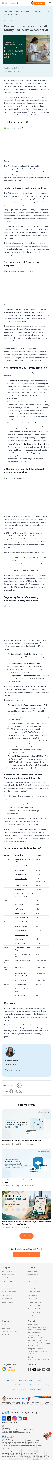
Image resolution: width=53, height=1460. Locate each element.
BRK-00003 (35, 1442)
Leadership (21, 1380)
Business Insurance (9, 1292)
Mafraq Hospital (20, 889)
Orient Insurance (34, 1305)
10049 (29, 1443)
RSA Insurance (33, 1274)
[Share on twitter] (16, 1091)
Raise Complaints (21, 1385)
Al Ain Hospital (20, 870)
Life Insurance (7, 1281)
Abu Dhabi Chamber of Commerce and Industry (39, 1456)
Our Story (11, 1380)
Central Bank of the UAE (20, 1429)
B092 (22, 1454)
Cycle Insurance (8, 1302)
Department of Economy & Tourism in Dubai (21, 1440)
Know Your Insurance (9, 1331)
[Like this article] (19, 1085)
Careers (33, 1385)
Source (7, 161)
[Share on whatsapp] (21, 1091)
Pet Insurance (7, 1298)
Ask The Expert (7, 1335)
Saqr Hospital (19, 967)
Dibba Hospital (20, 943)
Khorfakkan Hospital (21, 935)
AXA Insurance (33, 1281)
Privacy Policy (43, 1385)
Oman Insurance (34, 1288)
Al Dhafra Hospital (21, 879)
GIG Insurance (33, 1271)
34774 (44, 1445)
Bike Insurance (7, 1295)
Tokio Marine (32, 1295)
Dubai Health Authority (26, 1442)
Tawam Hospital (20, 874)
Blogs (4, 1325)
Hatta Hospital (20, 913)
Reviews (32, 1389)
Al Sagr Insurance (34, 1302)
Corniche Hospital (21, 885)
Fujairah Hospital (20, 984)
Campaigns (41, 1380)
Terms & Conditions (19, 1389)
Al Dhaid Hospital (20, 930)
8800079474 (5, 1457)
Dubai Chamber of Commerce (28, 1445)
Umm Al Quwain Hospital (23, 961)
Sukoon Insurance (34, 1285)
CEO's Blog (6, 1328)
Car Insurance (7, 1271)
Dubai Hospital (20, 905)
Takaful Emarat (33, 1298)
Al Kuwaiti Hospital (21, 926)
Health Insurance (8, 1278)
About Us (31, 1380)
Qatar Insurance (34, 1292)
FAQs (39, 1389)
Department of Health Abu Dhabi (8, 1454)
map (38, 1329)
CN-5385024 (33, 1453)
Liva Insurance (33, 1278)
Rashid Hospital (20, 900)
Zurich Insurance (34, 1312)
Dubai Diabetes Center (22, 917)
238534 (37, 1440)
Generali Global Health (36, 1309)
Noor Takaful (32, 1316)
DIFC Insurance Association (14, 1443)
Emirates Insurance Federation (15, 1432)
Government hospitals (13, 309)
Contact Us (8, 1385)
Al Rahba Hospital (21, 866)
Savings (5, 1285)
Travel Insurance (8, 1288)
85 (32, 1429)
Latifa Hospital (20, 909)
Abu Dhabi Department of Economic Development (12, 1453)
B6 (29, 1432)
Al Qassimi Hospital (21, 922)
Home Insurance (8, 1274)
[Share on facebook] (11, 1091)
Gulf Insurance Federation (14, 1431)
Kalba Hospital (20, 939)
